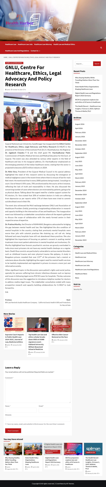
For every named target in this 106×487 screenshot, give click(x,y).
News (77, 278)
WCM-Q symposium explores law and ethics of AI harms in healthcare (87, 101)
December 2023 (80, 240)
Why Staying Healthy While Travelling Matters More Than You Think (87, 80)
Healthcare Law (10, 44)
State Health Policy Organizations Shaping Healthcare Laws (87, 88)
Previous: (21, 301)
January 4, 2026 (63, 340)
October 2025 (80, 149)
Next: (54, 302)
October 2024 (80, 199)
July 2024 (78, 211)
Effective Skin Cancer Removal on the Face (60, 335)
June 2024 (79, 215)
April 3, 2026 (36, 467)
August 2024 (79, 207)
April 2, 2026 (56, 465)
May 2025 (78, 170)
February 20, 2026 (91, 473)
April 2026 (79, 128)
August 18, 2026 (11, 469)
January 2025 (80, 186)
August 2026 (79, 124)
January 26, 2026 (40, 352)
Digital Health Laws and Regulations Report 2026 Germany (88, 94)
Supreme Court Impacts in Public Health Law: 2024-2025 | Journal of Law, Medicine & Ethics (14, 338)
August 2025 (79, 157)
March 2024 (79, 228)
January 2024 (80, 236)
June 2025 (79, 165)
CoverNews (59, 484)
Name (7, 406)
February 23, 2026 (71, 469)
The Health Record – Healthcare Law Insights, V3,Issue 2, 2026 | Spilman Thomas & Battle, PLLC (88, 108)
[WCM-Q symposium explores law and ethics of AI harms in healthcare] (73, 449)
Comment (9, 378)
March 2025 (79, 178)
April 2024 (79, 223)
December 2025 (80, 141)
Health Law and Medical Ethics (64, 44)
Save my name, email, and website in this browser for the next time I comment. (36, 424)
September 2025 (81, 153)
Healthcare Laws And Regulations (17, 51)
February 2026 (80, 132)
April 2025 (79, 174)
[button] (101, 47)
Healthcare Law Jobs (25, 44)
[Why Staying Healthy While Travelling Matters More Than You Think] (13, 449)
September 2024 (81, 203)
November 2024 (81, 194)
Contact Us (34, 51)
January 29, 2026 (17, 345)
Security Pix (78, 289)
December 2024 (80, 190)
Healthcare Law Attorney (43, 44)
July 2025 (78, 161)
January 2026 (80, 137)
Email (41, 406)
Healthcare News (57, 329)
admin (8, 89)
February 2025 (80, 182)
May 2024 (78, 219)
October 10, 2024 (18, 89)
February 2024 (80, 232)
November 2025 (81, 145)
